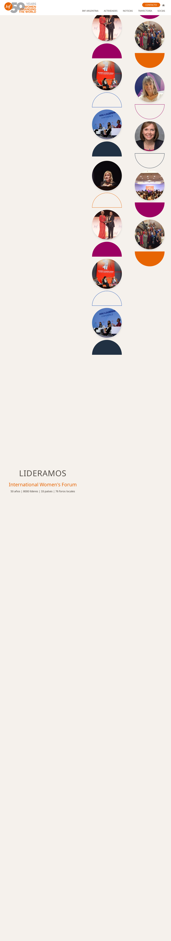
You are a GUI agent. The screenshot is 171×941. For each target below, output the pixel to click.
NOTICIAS (128, 10)
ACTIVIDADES (110, 10)
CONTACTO (151, 4)
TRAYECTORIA (145, 10)
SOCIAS (161, 10)
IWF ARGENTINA (90, 10)
